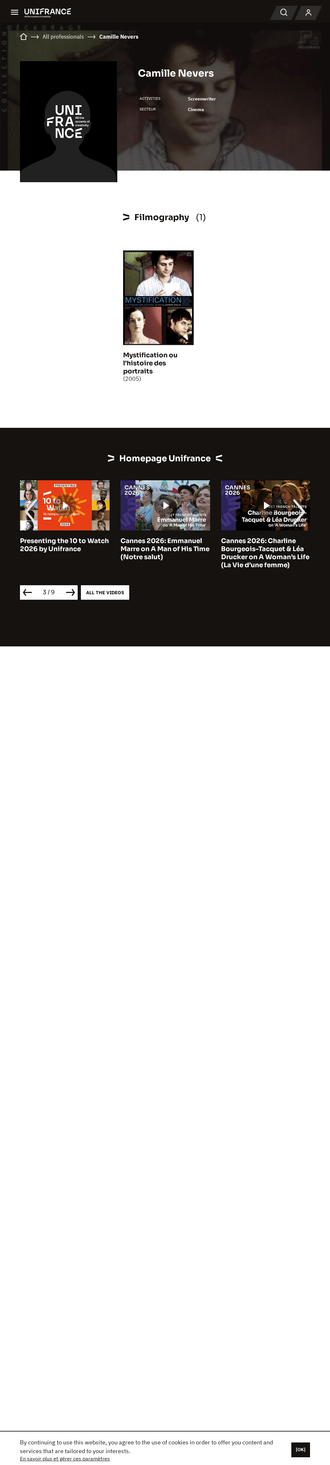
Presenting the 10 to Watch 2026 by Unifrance (64, 545)
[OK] (301, 1449)
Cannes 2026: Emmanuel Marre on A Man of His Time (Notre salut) (165, 549)
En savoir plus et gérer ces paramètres (65, 1458)
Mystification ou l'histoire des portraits (150, 363)
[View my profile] (308, 13)
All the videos (105, 592)
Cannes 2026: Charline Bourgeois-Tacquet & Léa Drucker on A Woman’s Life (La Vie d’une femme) (265, 553)
